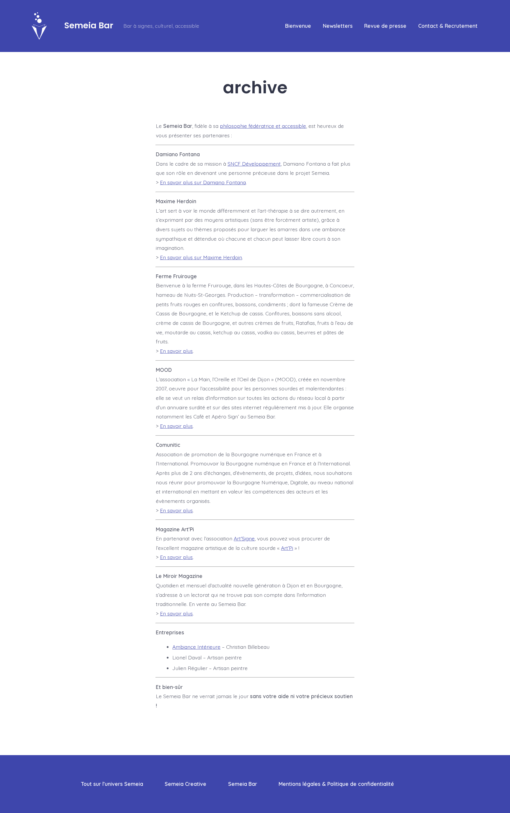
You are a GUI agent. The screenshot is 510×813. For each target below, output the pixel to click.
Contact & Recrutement (448, 25)
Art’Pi (287, 548)
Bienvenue (298, 25)
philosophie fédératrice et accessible (263, 126)
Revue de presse (385, 25)
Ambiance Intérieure (196, 646)
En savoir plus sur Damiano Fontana (203, 182)
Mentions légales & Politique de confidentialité (336, 784)
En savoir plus (176, 351)
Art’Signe (244, 538)
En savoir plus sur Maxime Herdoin (201, 257)
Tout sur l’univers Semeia (112, 784)
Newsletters (338, 25)
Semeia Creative (185, 784)
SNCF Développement (254, 163)
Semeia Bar (242, 784)
